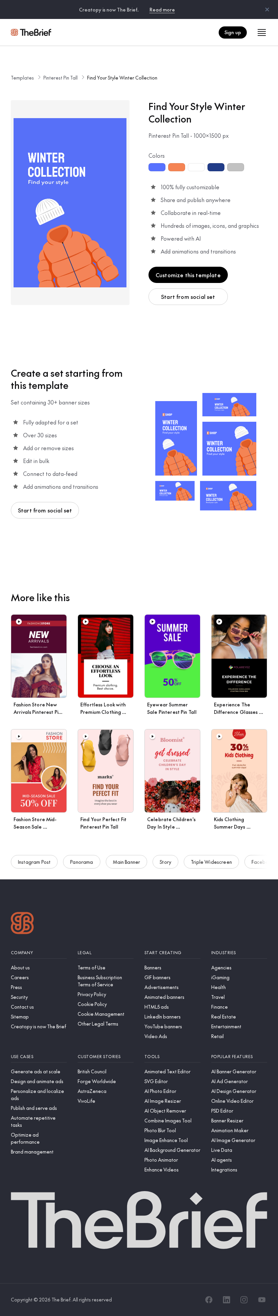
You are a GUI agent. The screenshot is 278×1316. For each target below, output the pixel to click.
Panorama (81, 861)
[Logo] (22, 924)
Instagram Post (34, 861)
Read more (162, 9)
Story (165, 861)
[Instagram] (244, 1299)
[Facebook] (208, 1299)
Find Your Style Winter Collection (122, 77)
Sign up (232, 32)
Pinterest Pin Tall (60, 77)
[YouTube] (261, 1299)
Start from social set (188, 296)
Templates (22, 77)
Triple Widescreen (211, 861)
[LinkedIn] (226, 1299)
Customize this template (188, 275)
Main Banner (126, 861)
